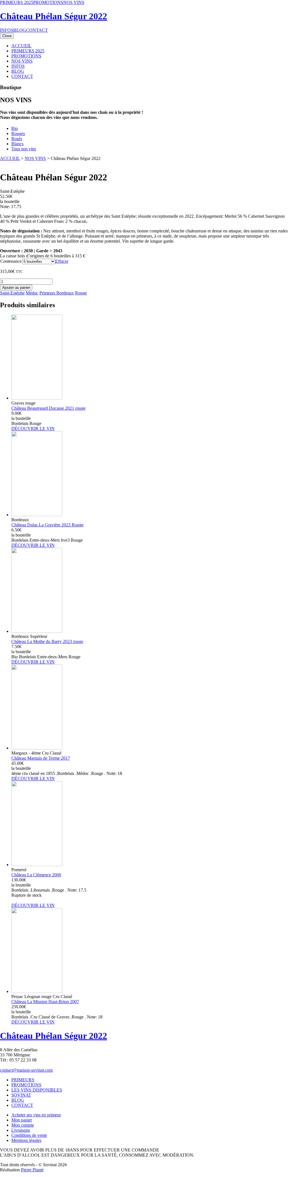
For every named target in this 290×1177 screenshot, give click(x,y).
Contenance (11, 261)
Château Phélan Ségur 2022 (53, 16)
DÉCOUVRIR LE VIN (33, 428)
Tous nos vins (23, 148)
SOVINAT (21, 1095)
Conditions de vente (29, 1135)
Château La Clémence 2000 (36, 874)
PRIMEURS (22, 1079)
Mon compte (22, 1125)
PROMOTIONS (48, 2)
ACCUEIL (21, 45)
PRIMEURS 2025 (16, 2)
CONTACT (37, 30)
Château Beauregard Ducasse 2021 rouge (48, 408)
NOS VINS (73, 2)
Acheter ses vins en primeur (36, 1114)
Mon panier (21, 1120)
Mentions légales (26, 1140)
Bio (14, 128)
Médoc (32, 292)
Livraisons (20, 1130)
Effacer (61, 261)
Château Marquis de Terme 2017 (40, 758)
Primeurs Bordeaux (56, 292)
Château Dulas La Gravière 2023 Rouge (47, 524)
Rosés (16, 138)
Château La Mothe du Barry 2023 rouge (47, 641)
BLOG (19, 30)
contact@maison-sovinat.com (26, 1070)
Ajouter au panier (16, 287)
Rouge (81, 292)
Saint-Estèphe (12, 292)
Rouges (18, 133)
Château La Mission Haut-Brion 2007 (45, 1001)
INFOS (6, 30)
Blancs (17, 143)
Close (7, 36)
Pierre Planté (32, 1169)
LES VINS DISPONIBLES (36, 1090)
